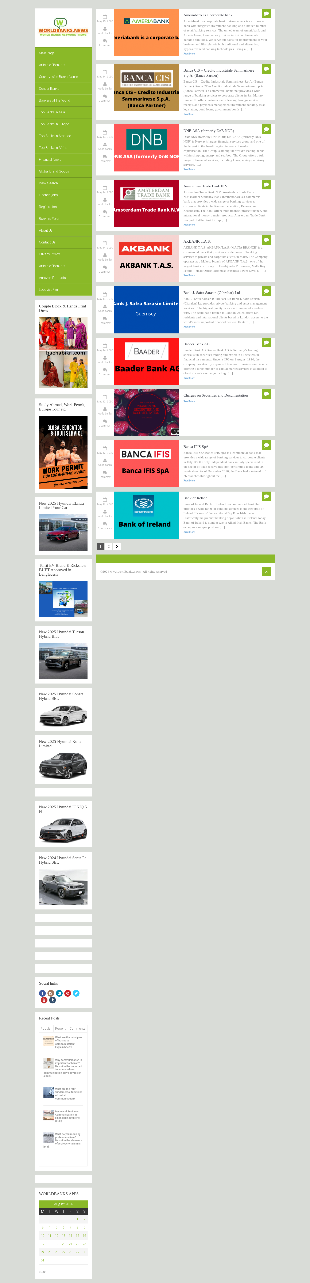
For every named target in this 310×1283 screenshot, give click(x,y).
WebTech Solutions (209, 571)
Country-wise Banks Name (58, 77)
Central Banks (49, 89)
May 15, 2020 (105, 21)
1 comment (105, 45)
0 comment (105, 100)
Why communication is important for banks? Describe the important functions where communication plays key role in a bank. (62, 1068)
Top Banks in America (55, 136)
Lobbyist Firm (49, 290)
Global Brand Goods (54, 171)
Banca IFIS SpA (196, 446)
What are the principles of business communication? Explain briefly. (68, 1042)
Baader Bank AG (196, 344)
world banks (105, 33)
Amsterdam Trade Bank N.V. (206, 186)
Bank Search (48, 183)
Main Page (47, 53)
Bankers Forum (50, 219)
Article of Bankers (52, 65)
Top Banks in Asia (52, 112)
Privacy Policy (49, 254)
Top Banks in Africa (53, 148)
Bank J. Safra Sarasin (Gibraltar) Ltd (211, 293)
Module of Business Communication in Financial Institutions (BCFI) (67, 1116)
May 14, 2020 (105, 76)
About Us (46, 230)
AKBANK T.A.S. (197, 241)
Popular (46, 1028)
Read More (189, 53)
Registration (48, 207)
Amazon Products (52, 278)
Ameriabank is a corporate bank (207, 15)
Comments (77, 1028)
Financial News (50, 160)
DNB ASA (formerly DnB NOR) (208, 131)
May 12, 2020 (105, 401)
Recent (60, 1028)
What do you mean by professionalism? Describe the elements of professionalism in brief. (62, 1140)
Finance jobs (48, 195)
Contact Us (47, 242)
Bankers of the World (54, 100)
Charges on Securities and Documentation (215, 395)
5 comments (105, 528)
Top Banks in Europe (54, 124)
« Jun (43, 1272)
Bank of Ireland (195, 498)
